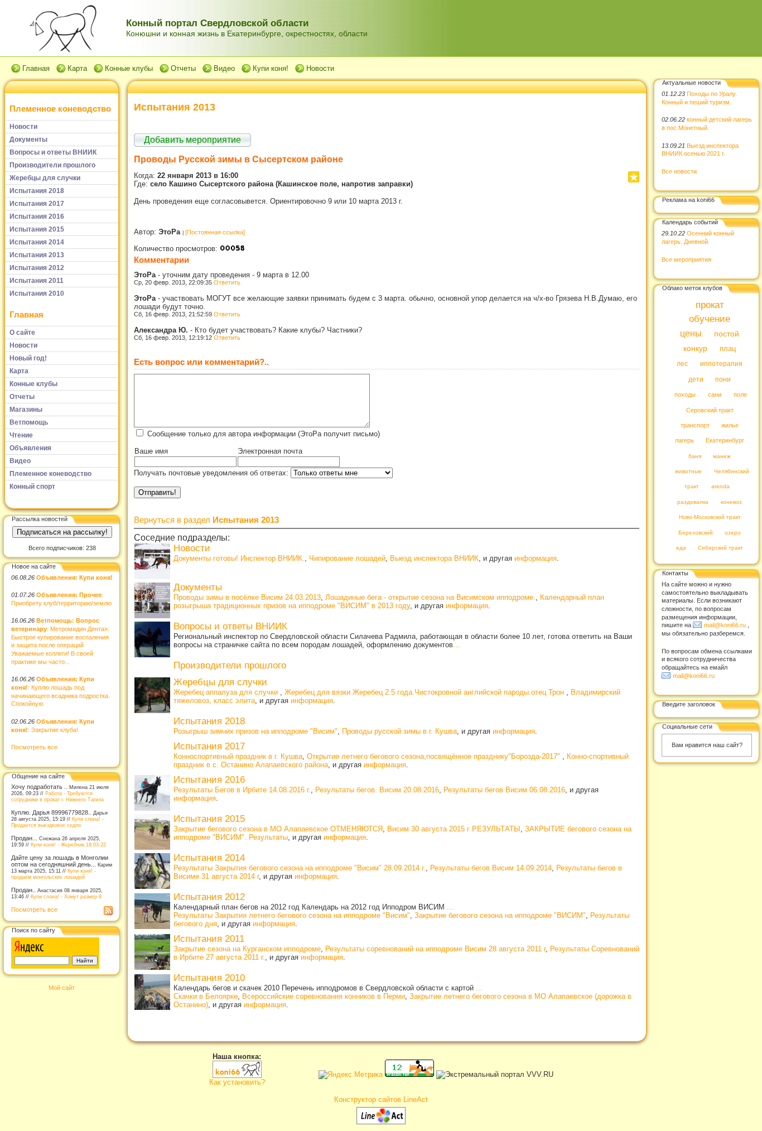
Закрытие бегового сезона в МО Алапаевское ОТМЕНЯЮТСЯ (278, 829)
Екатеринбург (725, 440)
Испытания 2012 (209, 897)
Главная (36, 68)
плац (728, 349)
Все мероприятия (686, 259)
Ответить (227, 282)
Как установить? (237, 1082)
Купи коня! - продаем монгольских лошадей (53, 874)
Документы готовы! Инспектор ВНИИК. (239, 558)
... (456, 645)
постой (726, 334)
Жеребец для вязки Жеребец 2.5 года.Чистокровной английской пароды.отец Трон (425, 692)
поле (740, 395)
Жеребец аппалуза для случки (226, 692)
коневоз (731, 502)
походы (685, 395)
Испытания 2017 (209, 746)
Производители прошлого (229, 665)
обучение (709, 319)
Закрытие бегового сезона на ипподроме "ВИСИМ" (500, 915)
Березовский (695, 533)
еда (681, 548)
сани (714, 395)
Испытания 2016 (209, 779)
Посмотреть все (34, 747)
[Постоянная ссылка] (215, 232)
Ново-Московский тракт (710, 517)
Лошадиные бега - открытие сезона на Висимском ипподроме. (430, 597)
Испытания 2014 (209, 858)
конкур (695, 348)
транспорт (695, 425)
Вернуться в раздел (206, 519)
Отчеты (183, 68)
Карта (77, 68)
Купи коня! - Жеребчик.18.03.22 (68, 844)
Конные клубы (129, 68)
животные (688, 472)
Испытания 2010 (209, 978)
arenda (720, 487)
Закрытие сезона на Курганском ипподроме (247, 949)
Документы (197, 587)
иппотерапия (721, 364)
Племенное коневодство (60, 108)
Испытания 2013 (174, 107)
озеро (733, 533)
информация (535, 558)
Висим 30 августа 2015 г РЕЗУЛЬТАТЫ (453, 829)
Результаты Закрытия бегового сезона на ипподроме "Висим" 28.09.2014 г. (299, 868)
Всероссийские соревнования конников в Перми (323, 996)
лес (682, 364)
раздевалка (692, 502)
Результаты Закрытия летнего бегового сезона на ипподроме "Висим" (291, 915)
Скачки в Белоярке (205, 996)
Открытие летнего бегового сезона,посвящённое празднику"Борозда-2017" (434, 756)
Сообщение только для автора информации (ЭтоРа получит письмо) (263, 434)
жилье (730, 425)
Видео (224, 68)
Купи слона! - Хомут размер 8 (66, 896)
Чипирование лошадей (347, 558)
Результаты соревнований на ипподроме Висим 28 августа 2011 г (435, 949)
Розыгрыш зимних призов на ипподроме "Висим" (255, 731)
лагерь (684, 440)
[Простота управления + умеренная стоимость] (381, 1122)
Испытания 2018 (209, 721)
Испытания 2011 (208, 938)
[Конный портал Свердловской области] (237, 1075)
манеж (722, 456)
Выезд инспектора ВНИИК (434, 558)
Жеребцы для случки (220, 682)
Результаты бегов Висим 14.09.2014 (491, 868)
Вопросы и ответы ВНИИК (230, 626)
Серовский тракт (710, 410)
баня (694, 456)
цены (691, 333)
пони (723, 379)
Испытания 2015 (209, 819)
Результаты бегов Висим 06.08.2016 (504, 790)
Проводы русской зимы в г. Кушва (399, 731)
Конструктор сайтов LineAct (381, 1099)
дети (695, 379)
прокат (710, 305)
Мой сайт (62, 987)
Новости (320, 68)
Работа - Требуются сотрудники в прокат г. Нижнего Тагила (57, 796)
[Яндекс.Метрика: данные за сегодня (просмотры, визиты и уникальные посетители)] (351, 1074)
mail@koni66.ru (725, 625)
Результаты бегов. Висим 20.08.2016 (377, 790)
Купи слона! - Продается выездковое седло (57, 822)
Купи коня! (270, 68)
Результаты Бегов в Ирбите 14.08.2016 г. (242, 790)
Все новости (679, 171)
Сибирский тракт (720, 548)
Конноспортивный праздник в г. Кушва (237, 756)
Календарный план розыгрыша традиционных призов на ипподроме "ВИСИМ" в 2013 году (388, 601)
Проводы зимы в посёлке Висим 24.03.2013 (247, 597)
